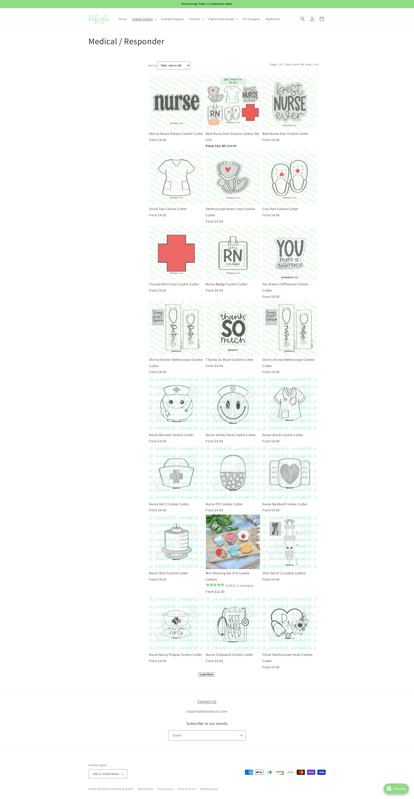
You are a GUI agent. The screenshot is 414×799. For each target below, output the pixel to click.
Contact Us (207, 701)
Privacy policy (165, 788)
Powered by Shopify (122, 789)
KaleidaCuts (104, 789)
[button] (143, 19)
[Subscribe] (241, 735)
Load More (206, 674)
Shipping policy (209, 788)
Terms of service (187, 788)
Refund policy (145, 788)
